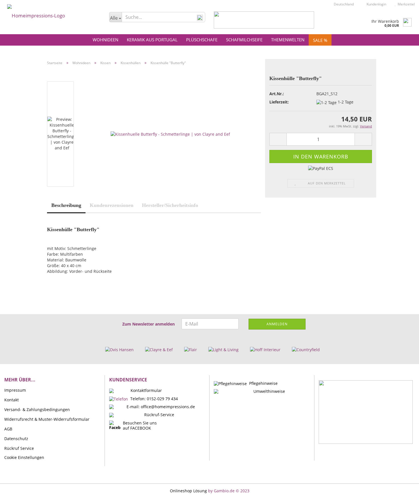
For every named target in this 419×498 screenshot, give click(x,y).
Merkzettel (405, 4)
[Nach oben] (403, 489)
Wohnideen (105, 39)
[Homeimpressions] (52, 14)
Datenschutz (16, 438)
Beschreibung (66, 205)
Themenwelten (287, 39)
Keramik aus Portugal (152, 39)
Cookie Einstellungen (24, 457)
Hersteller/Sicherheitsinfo (170, 205)
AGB (8, 429)
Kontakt (11, 400)
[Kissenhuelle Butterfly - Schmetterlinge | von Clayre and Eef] (170, 133)
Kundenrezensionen (111, 205)
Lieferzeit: (279, 102)
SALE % (320, 40)
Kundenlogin (375, 4)
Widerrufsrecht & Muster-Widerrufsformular (47, 419)
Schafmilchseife (244, 39)
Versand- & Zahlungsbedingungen (37, 409)
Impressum (15, 390)
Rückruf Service (19, 448)
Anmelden (277, 324)
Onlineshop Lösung (188, 490)
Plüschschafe (201, 39)
